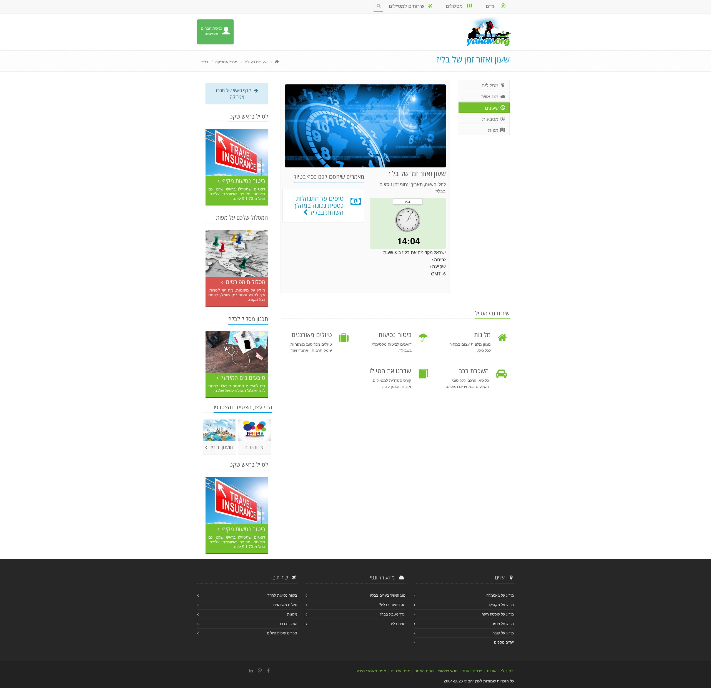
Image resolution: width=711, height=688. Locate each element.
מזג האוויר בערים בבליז (387, 595)
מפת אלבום (400, 670)
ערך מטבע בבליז (392, 614)
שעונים (492, 107)
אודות (492, 670)
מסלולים (456, 5)
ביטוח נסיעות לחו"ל (282, 595)
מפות (494, 129)
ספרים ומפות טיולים (282, 633)
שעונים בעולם (256, 61)
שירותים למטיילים (408, 5)
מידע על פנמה (503, 623)
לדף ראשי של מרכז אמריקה (235, 93)
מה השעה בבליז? (392, 604)
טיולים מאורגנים (285, 604)
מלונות (292, 614)
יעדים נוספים (504, 642)
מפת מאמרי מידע (371, 670)
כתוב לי (507, 670)
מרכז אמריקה (226, 61)
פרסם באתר (472, 670)
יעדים (493, 5)
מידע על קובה (503, 633)
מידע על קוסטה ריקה (498, 614)
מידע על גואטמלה (500, 595)
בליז (204, 61)
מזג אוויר (490, 96)
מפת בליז (398, 623)
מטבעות (491, 118)
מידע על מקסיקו (501, 604)
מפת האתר (424, 670)
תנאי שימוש (448, 670)
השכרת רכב (288, 623)
